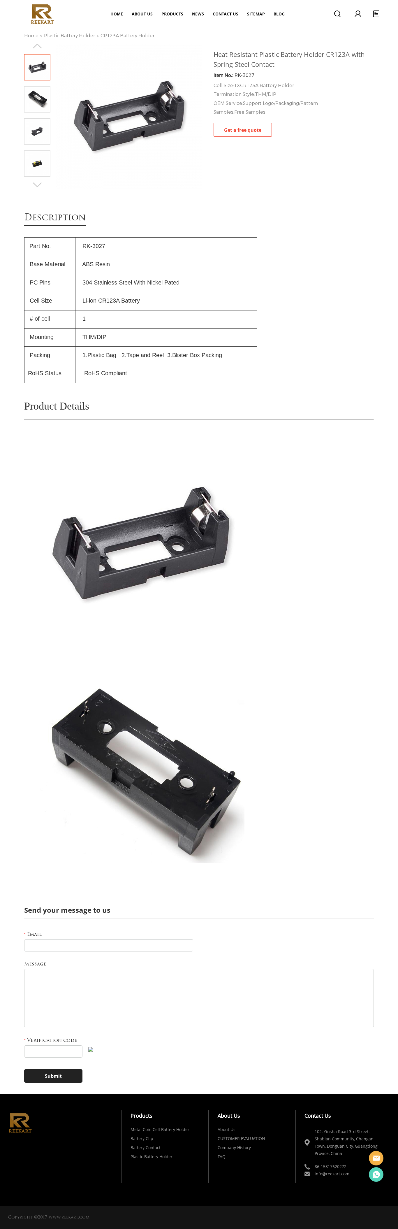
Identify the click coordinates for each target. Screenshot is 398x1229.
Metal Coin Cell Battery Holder (160, 1129)
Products (172, 14)
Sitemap (256, 14)
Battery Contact (146, 1147)
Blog (279, 14)
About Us (226, 1129)
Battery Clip (142, 1138)
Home (116, 14)
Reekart (376, 1158)
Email (33, 934)
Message (35, 964)
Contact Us (225, 14)
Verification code (50, 1040)
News (198, 14)
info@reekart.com (332, 1174)
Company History (234, 1147)
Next (37, 184)
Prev (37, 46)
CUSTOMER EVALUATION (241, 1138)
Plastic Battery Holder (69, 36)
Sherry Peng (376, 1174)
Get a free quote (242, 130)
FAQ (222, 1156)
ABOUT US (142, 14)
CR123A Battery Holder (127, 36)
